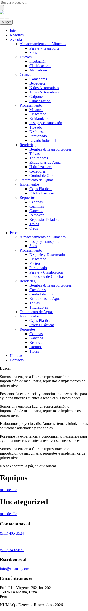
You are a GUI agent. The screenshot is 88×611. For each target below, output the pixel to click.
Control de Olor (41, 175)
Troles (34, 224)
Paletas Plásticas (41, 193)
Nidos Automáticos (44, 88)
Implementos (29, 184)
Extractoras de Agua (45, 162)
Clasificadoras (40, 66)
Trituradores (38, 158)
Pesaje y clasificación (45, 123)
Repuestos (27, 197)
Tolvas (34, 154)
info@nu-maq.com (14, 569)
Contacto (17, 360)
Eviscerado (37, 114)
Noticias (16, 356)
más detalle (8, 490)
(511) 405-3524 (12, 533)
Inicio (14, 31)
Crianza (26, 74)
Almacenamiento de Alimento (43, 44)
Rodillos (35, 347)
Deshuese (36, 132)
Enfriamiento (39, 118)
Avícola (16, 39)
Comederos (38, 79)
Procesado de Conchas (46, 277)
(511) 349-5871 (12, 550)
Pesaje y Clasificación (46, 272)
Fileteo (34, 263)
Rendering (28, 145)
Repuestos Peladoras (45, 219)
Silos (33, 53)
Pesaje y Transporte (44, 48)
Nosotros (17, 35)
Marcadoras (38, 70)
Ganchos (36, 211)
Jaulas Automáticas (44, 92)
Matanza (36, 110)
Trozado (35, 127)
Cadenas (36, 202)
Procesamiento (31, 105)
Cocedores (37, 171)
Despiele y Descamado (47, 255)
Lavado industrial (42, 140)
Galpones (36, 96)
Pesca (14, 233)
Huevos (26, 57)
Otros (33, 228)
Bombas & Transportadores (50, 149)
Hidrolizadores (40, 167)
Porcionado (38, 136)
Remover (36, 215)
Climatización (40, 101)
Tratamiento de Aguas (36, 180)
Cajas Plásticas (40, 189)
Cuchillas (36, 206)
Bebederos (37, 83)
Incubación (37, 61)
